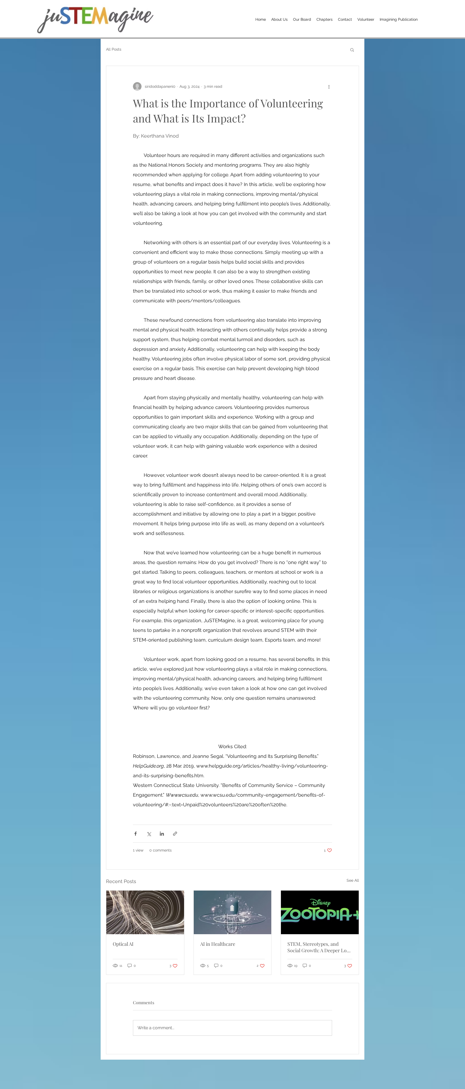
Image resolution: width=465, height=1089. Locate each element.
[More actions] (329, 86)
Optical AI (123, 944)
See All (353, 880)
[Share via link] (175, 833)
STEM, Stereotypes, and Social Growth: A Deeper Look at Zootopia (319, 947)
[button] (352, 49)
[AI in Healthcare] (233, 912)
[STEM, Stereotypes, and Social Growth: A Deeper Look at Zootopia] (320, 912)
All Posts (113, 49)
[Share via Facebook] (135, 833)
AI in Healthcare (217, 944)
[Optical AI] (145, 912)
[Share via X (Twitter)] (148, 833)
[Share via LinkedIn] (161, 833)
